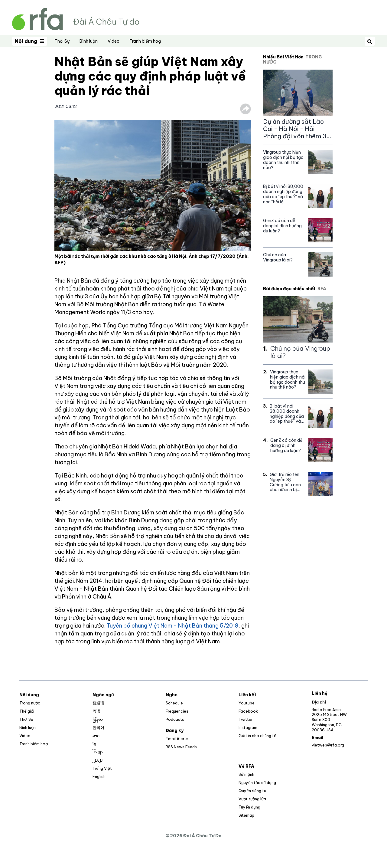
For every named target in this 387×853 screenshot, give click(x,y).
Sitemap (246, 815)
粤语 (96, 711)
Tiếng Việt (102, 768)
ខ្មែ (94, 743)
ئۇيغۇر (98, 760)
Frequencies (177, 711)
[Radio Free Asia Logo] (75, 18)
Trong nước (29, 702)
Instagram (248, 727)
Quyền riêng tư (252, 790)
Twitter (246, 719)
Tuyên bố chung (127, 625)
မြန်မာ (98, 719)
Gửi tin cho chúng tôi (258, 735)
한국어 (98, 727)
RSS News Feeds (181, 746)
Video (113, 41)
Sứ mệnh (246, 774)
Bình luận (89, 41)
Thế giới (26, 711)
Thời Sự (62, 41)
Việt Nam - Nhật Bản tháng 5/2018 (193, 625)
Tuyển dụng (249, 807)
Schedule (174, 702)
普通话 (98, 702)
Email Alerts (177, 738)
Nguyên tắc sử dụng (257, 782)
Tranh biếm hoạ (145, 41)
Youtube (247, 702)
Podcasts (175, 719)
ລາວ (96, 735)
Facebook (248, 711)
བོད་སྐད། (98, 752)
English (99, 776)
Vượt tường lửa (252, 798)
